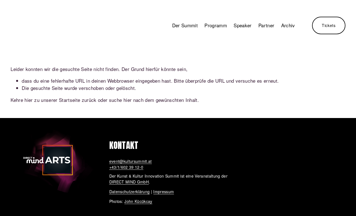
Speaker (242, 25)
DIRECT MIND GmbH (129, 182)
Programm (215, 25)
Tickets (329, 25)
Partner (266, 25)
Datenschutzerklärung (129, 191)
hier (28, 99)
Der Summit (185, 25)
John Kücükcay (138, 201)
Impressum (163, 191)
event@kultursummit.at (130, 161)
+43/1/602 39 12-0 (126, 167)
